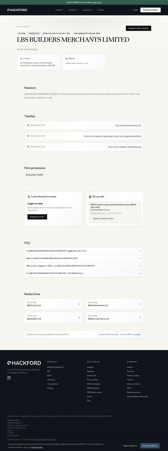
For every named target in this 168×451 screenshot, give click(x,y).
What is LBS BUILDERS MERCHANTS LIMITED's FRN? (52, 258)
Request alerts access (138, 28)
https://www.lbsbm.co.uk (77, 63)
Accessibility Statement (137, 396)
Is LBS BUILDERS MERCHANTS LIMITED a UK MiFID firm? (54, 273)
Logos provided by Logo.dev (45, 439)
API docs (51, 380)
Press (89, 396)
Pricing (101, 10)
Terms (130, 380)
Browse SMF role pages (130, 334)
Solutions (73, 10)
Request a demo (150, 10)
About (130, 367)
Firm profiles (92, 380)
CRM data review (94, 392)
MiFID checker (93, 388)
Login (135, 10)
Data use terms (134, 384)
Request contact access (103, 218)
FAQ (89, 401)
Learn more (96, 2)
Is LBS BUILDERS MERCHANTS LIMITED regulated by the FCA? (56, 251)
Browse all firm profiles (108, 334)
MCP (49, 375)
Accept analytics (150, 446)
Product (59, 10)
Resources (87, 10)
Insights (90, 367)
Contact (130, 371)
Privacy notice (133, 375)
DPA (129, 388)
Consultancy (52, 384)
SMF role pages (94, 384)
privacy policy (37, 447)
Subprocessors (134, 392)
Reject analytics (130, 446)
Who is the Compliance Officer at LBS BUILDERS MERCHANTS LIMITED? (60, 266)
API (48, 371)
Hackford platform (55, 367)
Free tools (91, 375)
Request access (37, 217)
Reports (90, 371)
